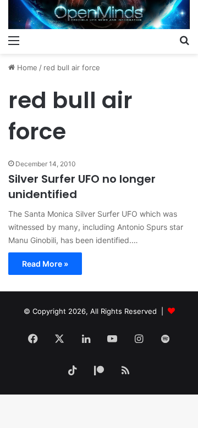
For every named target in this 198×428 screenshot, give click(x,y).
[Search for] (184, 40)
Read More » (45, 263)
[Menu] (13, 40)
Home (26, 67)
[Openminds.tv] (99, 14)
